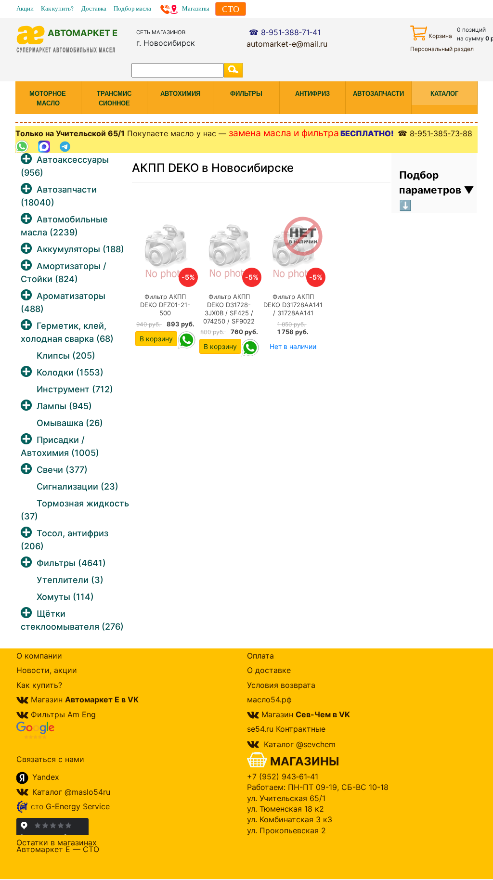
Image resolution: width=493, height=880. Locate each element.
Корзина (440, 35)
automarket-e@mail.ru (286, 44)
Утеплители (70, 580)
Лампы (64, 406)
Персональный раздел (442, 48)
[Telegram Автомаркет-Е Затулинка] (66, 146)
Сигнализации (77, 486)
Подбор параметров (431, 182)
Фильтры (71, 563)
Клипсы (66, 355)
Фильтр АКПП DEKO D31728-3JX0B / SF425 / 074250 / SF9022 (229, 308)
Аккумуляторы (80, 249)
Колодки (70, 372)
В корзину (156, 339)
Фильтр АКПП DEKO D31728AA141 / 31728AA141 (293, 305)
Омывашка (70, 423)
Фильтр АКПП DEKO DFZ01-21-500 (165, 305)
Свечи (62, 470)
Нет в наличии (293, 346)
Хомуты (65, 597)
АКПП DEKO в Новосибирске (213, 168)
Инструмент (75, 389)
